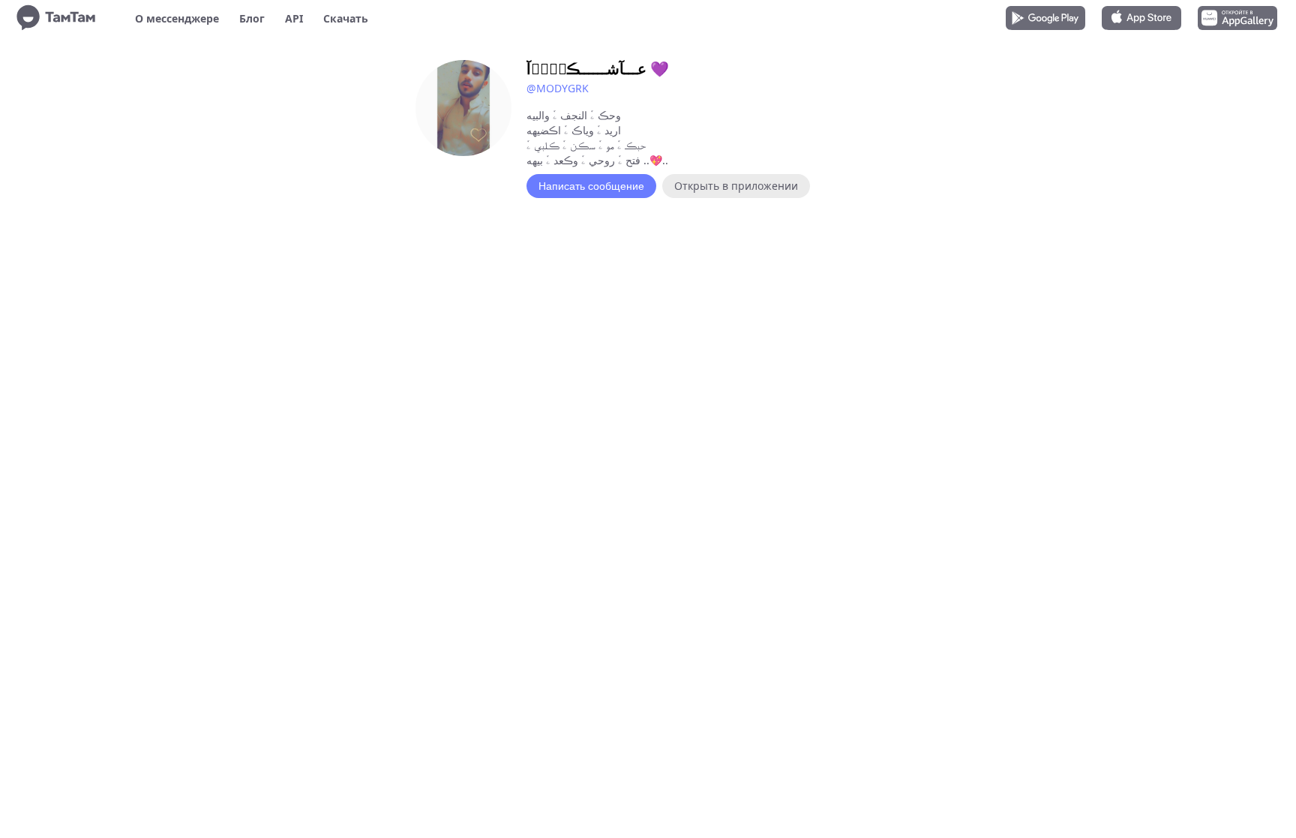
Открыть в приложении (736, 186)
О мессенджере (177, 18)
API (294, 18)
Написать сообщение (591, 186)
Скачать (345, 18)
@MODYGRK (557, 88)
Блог (252, 18)
